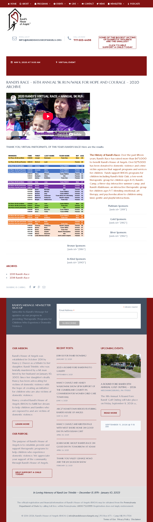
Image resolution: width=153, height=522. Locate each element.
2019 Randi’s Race (19, 274)
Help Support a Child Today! (28, 473)
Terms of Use (109, 519)
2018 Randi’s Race (19, 277)
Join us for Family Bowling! (71, 355)
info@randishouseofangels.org (40, 40)
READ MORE (110, 413)
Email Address (66, 310)
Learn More (22, 424)
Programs (42, 4)
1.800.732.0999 (84, 506)
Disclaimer (136, 519)
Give (74, 4)
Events (59, 4)
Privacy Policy (123, 519)
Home (13, 4)
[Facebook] (30, 287)
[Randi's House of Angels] (18, 19)
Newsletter (116, 4)
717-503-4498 (82, 40)
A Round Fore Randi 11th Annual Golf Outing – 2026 (118, 385)
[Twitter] (34, 287)
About (25, 4)
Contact (89, 4)
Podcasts (135, 4)
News (102, 4)
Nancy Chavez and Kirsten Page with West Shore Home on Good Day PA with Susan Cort (75, 428)
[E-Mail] (44, 287)
